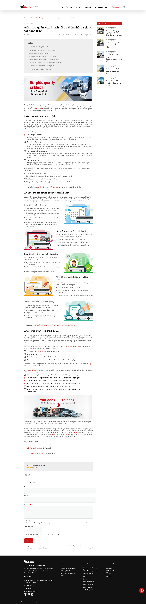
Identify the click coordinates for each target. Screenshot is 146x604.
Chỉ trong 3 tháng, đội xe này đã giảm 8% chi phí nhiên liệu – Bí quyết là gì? (114, 33)
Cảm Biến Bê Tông (88, 587)
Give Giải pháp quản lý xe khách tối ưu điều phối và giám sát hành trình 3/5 (30, 467)
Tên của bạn (27, 487)
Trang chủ (27, 18)
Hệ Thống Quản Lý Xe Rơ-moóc (67, 573)
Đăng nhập (116, 7)
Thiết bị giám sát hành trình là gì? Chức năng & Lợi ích (113, 83)
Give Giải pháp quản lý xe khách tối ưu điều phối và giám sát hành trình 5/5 (33, 467)
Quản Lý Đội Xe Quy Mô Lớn (68, 568)
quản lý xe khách (38, 109)
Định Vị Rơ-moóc (87, 579)
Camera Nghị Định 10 (89, 573)
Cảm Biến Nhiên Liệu (88, 581)
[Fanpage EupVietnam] (25, 594)
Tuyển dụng (99, 7)
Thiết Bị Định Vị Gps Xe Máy (90, 571)
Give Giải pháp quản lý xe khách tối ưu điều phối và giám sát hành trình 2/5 (28, 467)
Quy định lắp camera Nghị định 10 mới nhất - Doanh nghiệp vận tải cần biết (38, 547)
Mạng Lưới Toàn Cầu (110, 571)
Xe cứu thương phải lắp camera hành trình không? (113, 45)
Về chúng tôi (67, 7)
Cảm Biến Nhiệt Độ (88, 584)
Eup (75, 432)
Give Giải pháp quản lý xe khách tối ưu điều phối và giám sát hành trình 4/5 (31, 467)
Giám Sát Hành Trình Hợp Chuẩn (90, 568)
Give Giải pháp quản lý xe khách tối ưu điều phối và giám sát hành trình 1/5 (27, 467)
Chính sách (109, 576)
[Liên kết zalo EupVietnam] (32, 594)
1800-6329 (29, 588)
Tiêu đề (26, 496)
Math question (29, 526)
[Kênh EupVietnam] (28, 594)
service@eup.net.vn (31, 591)
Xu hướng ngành (28, 23)
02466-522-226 (30, 585)
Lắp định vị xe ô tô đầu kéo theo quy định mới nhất (113, 71)
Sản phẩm (78, 7)
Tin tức (107, 7)
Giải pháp (88, 7)
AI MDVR (85, 576)
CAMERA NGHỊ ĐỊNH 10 (85, 35)
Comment (27, 505)
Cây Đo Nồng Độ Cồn (88, 590)
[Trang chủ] (29, 7)
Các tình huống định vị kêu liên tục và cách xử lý (78, 547)
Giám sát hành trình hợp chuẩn (68, 35)
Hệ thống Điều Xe (65, 571)
